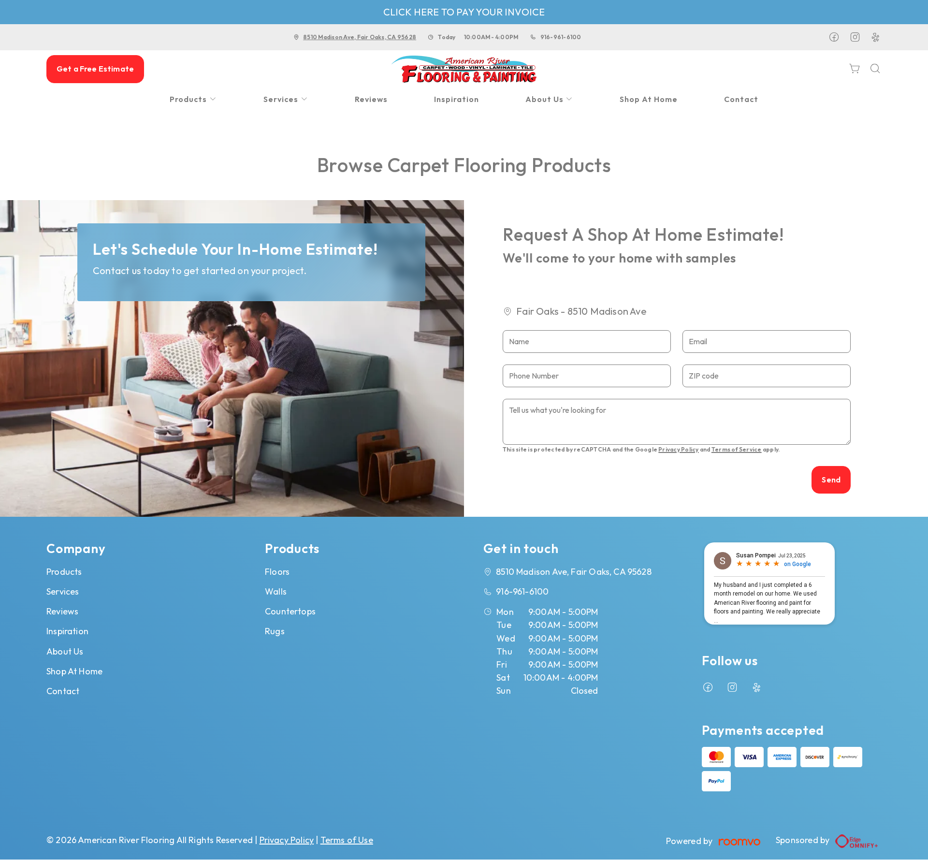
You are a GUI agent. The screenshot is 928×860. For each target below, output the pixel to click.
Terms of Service (736, 449)
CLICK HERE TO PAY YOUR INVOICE (464, 12)
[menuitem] (193, 99)
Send (831, 479)
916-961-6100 (560, 37)
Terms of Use (346, 839)
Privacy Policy (678, 449)
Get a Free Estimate (95, 68)
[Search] (875, 69)
